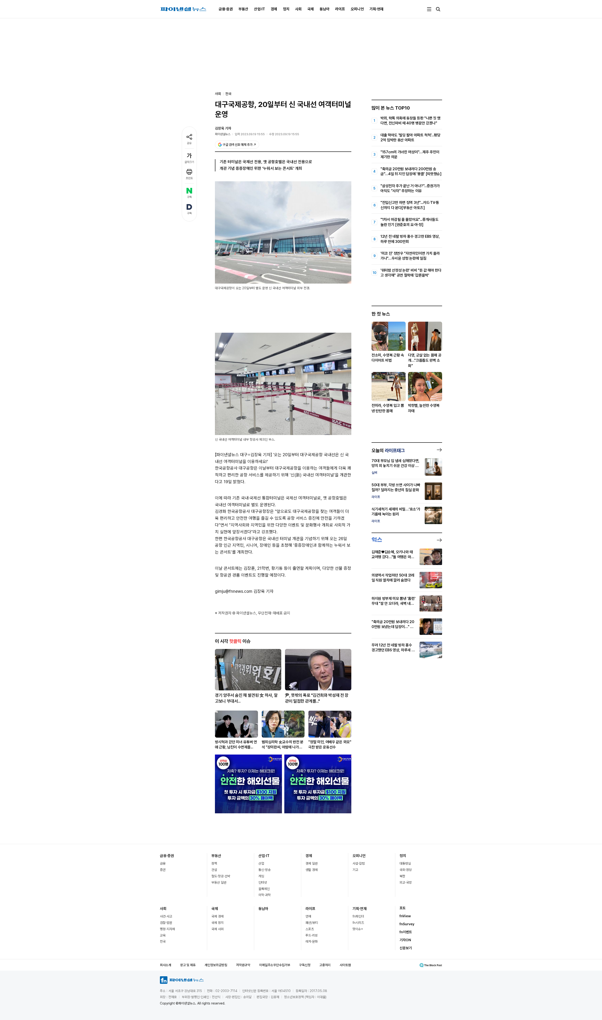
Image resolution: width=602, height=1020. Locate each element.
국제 (310, 9)
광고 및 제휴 (188, 965)
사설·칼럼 (358, 863)
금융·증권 (226, 9)
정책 (214, 863)
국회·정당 (406, 870)
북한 (402, 876)
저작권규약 (243, 965)
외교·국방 (406, 882)
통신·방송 (264, 870)
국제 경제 (217, 916)
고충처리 (325, 965)
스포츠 (309, 929)
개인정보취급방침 (216, 965)
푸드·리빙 (311, 935)
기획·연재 (376, 9)
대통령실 (405, 863)
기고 (355, 870)
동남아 (324, 9)
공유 (189, 143)
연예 (308, 916)
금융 (163, 863)
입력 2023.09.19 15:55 (250, 134)
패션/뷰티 (311, 923)
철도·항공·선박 (220, 876)
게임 (261, 876)
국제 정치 (217, 923)
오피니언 (357, 9)
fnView (405, 916)
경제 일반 (311, 863)
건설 (214, 870)
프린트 (189, 178)
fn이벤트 (406, 932)
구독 (189, 197)
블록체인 (264, 889)
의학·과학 (264, 895)
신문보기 (406, 948)
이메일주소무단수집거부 (274, 965)
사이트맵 (345, 965)
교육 (163, 935)
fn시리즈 (358, 923)
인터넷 (262, 882)
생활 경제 (311, 870)
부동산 (243, 9)
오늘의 (388, 450)
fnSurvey (407, 924)
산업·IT (259, 9)
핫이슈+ (357, 929)
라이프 (340, 9)
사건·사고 (166, 916)
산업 (261, 863)
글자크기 (189, 162)
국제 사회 (217, 929)
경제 (274, 9)
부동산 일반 (218, 882)
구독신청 (304, 965)
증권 (163, 870)
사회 (298, 9)
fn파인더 (358, 916)
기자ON (405, 940)
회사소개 (165, 965)
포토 (403, 908)
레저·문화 (311, 941)
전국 (228, 94)
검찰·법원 (166, 923)
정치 (286, 9)
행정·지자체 (167, 929)
